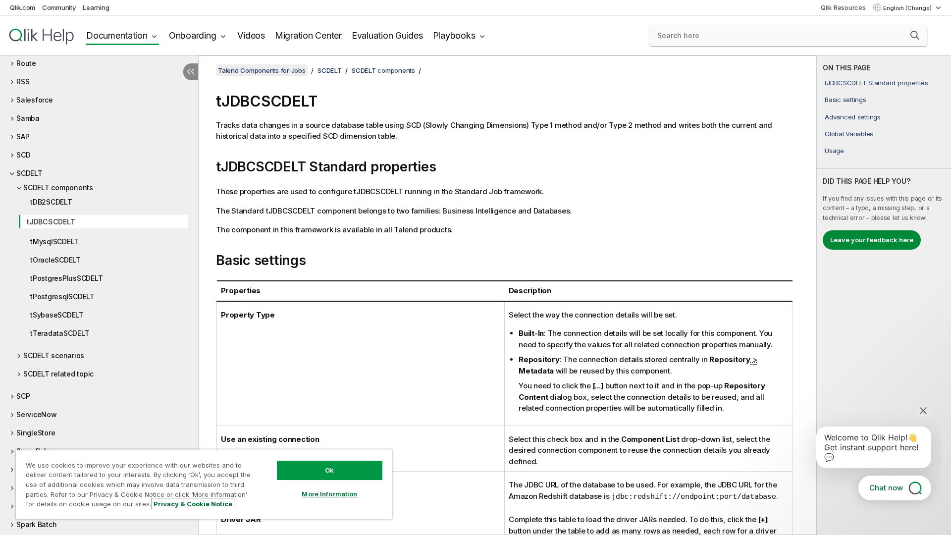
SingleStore (35, 432)
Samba (28, 118)
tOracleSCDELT (55, 260)
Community (59, 7)
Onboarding (192, 35)
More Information (329, 494)
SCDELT (29, 173)
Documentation (117, 35)
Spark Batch (36, 524)
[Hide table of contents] (190, 71)
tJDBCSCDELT (51, 221)
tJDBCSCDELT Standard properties (876, 83)
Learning (96, 7)
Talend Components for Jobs (262, 70)
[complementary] (884, 295)
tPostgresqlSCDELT (62, 296)
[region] (204, 484)
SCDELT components (58, 187)
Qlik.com (22, 7)
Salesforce (34, 100)
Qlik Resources (843, 7)
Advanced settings (853, 117)
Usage (834, 151)
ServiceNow (36, 414)
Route (26, 63)
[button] (914, 35)
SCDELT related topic (58, 374)
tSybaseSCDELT (57, 315)
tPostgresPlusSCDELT (66, 278)
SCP (23, 396)
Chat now (886, 487)
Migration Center (308, 35)
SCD (23, 155)
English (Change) (908, 7)
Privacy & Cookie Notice (193, 504)
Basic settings (845, 100)
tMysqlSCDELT (54, 241)
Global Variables (849, 134)
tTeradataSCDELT (59, 333)
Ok (329, 470)
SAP (22, 136)
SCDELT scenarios (53, 355)
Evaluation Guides (387, 35)
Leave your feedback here (871, 240)
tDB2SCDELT (51, 202)
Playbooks (454, 35)
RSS (22, 81)
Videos (251, 35)
